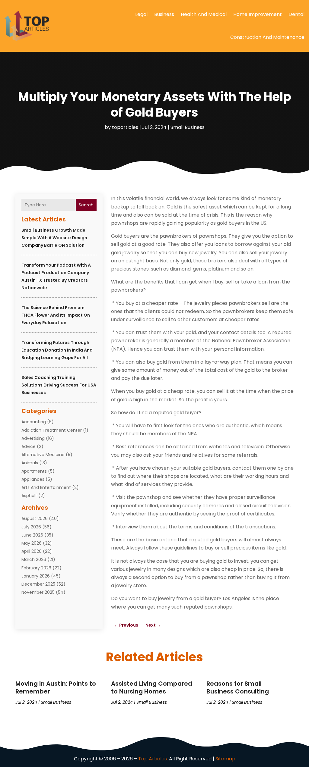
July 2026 (31, 527)
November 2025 (38, 592)
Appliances (32, 479)
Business (164, 14)
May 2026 (31, 543)
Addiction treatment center (51, 430)
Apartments (34, 471)
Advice (28, 446)
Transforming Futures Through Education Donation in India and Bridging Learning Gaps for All (57, 350)
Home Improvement (257, 14)
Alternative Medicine (43, 455)
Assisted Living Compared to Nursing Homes (151, 687)
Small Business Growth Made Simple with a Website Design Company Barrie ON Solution (54, 237)
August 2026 (34, 518)
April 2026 (31, 551)
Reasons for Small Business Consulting (237, 687)
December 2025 (38, 584)
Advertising (33, 438)
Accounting (33, 422)
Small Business (187, 127)
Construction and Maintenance (267, 37)
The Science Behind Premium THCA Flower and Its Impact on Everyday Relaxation (55, 315)
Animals (29, 463)
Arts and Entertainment (46, 487)
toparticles (125, 127)
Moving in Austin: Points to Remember (55, 687)
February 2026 (36, 568)
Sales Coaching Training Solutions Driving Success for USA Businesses (58, 385)
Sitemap (225, 758)
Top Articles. (153, 758)
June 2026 (32, 535)
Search (86, 205)
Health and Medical (204, 14)
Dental (296, 14)
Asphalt (29, 496)
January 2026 (35, 576)
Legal (141, 14)
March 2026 (33, 559)
